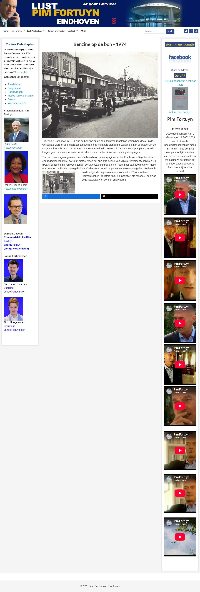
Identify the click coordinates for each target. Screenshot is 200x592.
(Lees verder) (21, 72)
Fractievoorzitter (13, 147)
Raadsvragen (15, 92)
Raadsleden (14, 84)
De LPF (180, 75)
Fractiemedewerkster (15, 188)
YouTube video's (17, 103)
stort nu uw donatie (180, 44)
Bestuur (12, 99)
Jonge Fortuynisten (15, 291)
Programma (14, 88)
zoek (170, 31)
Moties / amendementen (21, 95)
